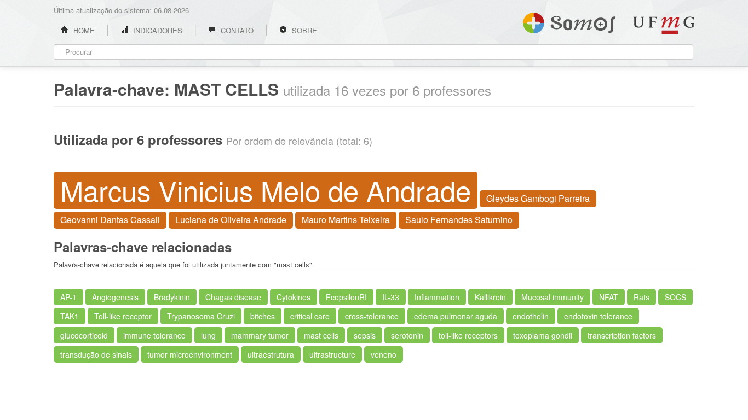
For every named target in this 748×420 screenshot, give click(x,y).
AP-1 (68, 296)
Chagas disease (233, 296)
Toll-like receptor (123, 316)
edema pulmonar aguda (455, 316)
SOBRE (303, 30)
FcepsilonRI (346, 296)
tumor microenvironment (189, 354)
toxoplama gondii (542, 335)
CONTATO (236, 30)
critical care (310, 316)
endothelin (531, 316)
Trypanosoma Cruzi (201, 316)
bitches (262, 316)
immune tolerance (154, 335)
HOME (83, 30)
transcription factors (622, 335)
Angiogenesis (115, 296)
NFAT (608, 296)
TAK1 (69, 316)
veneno (383, 354)
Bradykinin (172, 296)
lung (208, 335)
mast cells (321, 335)
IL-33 (390, 296)
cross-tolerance (372, 316)
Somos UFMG (569, 20)
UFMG (663, 25)
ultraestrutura (271, 354)
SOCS (675, 296)
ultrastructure (332, 354)
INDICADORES (156, 30)
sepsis (365, 335)
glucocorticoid (84, 335)
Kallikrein (490, 296)
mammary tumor (260, 335)
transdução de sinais (96, 354)
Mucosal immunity (552, 296)
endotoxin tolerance (598, 316)
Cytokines (293, 296)
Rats (641, 296)
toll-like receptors (468, 335)
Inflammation (437, 296)
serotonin (407, 335)
